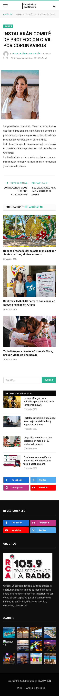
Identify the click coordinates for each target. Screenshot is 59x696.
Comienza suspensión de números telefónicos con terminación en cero (37, 460)
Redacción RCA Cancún (26, 53)
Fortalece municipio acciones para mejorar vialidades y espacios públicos (39, 421)
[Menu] (5, 6)
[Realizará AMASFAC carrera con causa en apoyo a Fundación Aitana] (29, 281)
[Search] (54, 6)
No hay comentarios (23, 58)
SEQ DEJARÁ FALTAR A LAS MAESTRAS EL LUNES (44, 191)
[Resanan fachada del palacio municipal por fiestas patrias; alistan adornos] (29, 230)
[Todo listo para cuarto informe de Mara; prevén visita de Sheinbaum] (29, 331)
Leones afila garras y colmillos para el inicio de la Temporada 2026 (38, 401)
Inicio (19, 688)
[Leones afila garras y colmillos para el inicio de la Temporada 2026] (11, 402)
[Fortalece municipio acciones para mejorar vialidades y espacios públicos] (11, 421)
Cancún (8, 26)
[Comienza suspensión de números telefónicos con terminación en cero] (11, 461)
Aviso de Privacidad (35, 688)
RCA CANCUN (44, 681)
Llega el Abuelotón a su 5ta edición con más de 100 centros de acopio (37, 440)
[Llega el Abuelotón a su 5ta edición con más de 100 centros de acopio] (11, 441)
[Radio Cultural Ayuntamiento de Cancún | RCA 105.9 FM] (29, 5)
